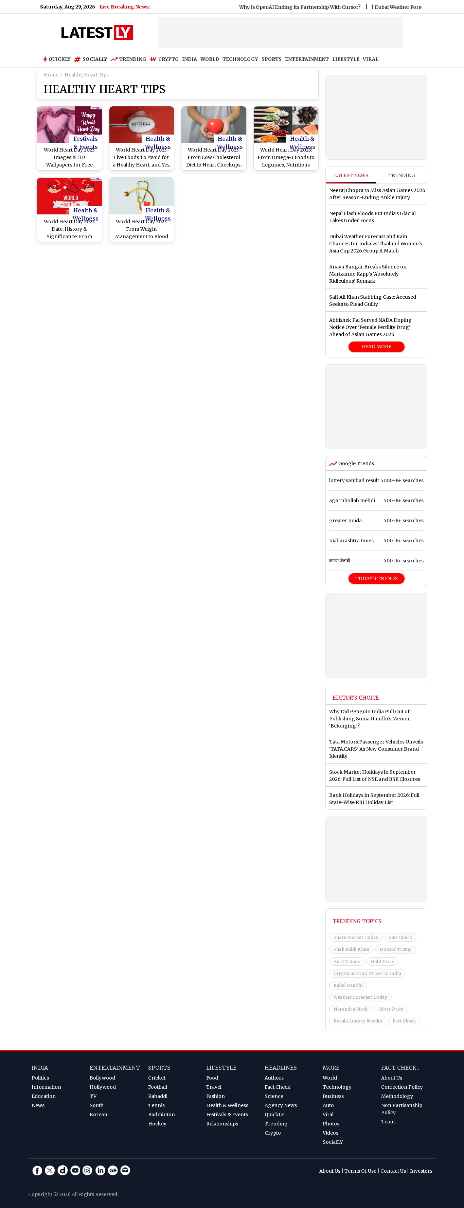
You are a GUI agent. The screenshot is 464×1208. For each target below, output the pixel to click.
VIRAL (370, 59)
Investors (421, 1171)
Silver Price (391, 1009)
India (40, 1067)
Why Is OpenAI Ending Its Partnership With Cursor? (284, 7)
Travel (213, 1087)
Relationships (222, 1124)
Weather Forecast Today (360, 997)
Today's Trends (376, 578)
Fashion (215, 1096)
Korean (98, 1114)
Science (274, 1096)
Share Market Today (356, 937)
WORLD (209, 59)
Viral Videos (347, 961)
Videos (330, 1133)
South (97, 1105)
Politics (40, 1078)
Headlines (281, 1067)
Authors (274, 1078)
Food (212, 1078)
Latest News (351, 175)
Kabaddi (157, 1096)
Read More (376, 347)
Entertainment (115, 1067)
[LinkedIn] (100, 1170)
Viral (328, 1114)
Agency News (281, 1105)
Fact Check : (400, 1067)
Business (333, 1096)
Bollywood (102, 1078)
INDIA (189, 59)
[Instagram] (88, 1170)
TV (93, 1096)
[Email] (125, 1170)
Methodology (397, 1096)
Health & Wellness (158, 139)
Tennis (156, 1105)
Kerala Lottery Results (358, 1020)
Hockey (157, 1124)
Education (44, 1096)
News (38, 1105)
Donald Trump (396, 949)
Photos (331, 1124)
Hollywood (103, 1087)
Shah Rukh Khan (351, 949)
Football (157, 1087)
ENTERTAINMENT (307, 59)
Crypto (168, 59)
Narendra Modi (351, 1009)
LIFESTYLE (345, 59)
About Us (391, 1078)
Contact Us (393, 1171)
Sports (159, 1067)
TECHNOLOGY (240, 59)
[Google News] (113, 1170)
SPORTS (272, 59)
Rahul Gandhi (348, 985)
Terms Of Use (360, 1171)
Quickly (60, 59)
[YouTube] (75, 1170)
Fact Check (400, 937)
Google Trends (355, 463)
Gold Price (382, 961)
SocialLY (333, 1142)
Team (388, 1122)
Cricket (156, 1078)
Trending (132, 59)
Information (46, 1087)
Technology (337, 1087)
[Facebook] (37, 1170)
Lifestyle (221, 1067)
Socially (95, 59)
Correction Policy (402, 1087)
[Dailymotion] (62, 1170)
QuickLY (274, 1114)
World (330, 1078)
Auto (328, 1105)
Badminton (161, 1114)
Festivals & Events (85, 139)
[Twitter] (50, 1170)
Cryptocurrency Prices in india (367, 973)
